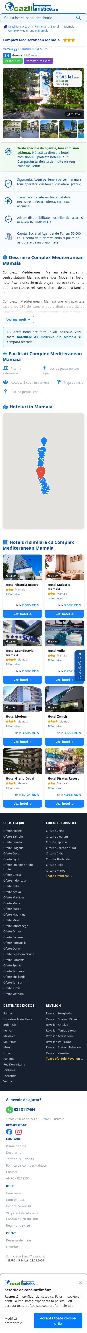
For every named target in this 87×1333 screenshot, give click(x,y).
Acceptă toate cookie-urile (58, 1321)
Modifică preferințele (13, 1320)
